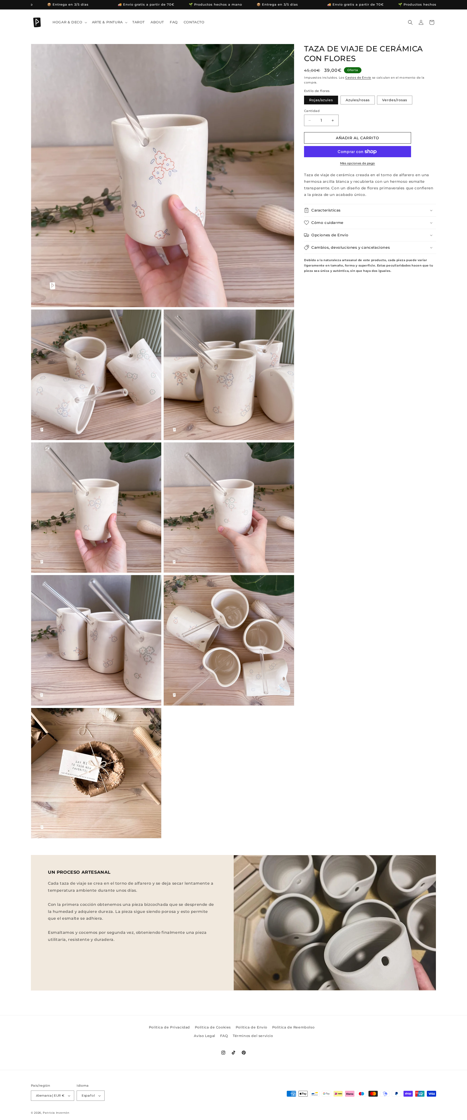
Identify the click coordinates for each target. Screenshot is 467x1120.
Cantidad (312, 111)
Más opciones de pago (357, 163)
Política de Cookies (213, 1027)
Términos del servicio (253, 1036)
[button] (69, 22)
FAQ (224, 1036)
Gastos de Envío (358, 77)
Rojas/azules (321, 100)
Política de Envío (251, 1027)
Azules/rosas (358, 100)
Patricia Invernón (56, 1112)
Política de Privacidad (169, 1027)
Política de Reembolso (293, 1027)
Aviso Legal (204, 1036)
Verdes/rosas (394, 100)
